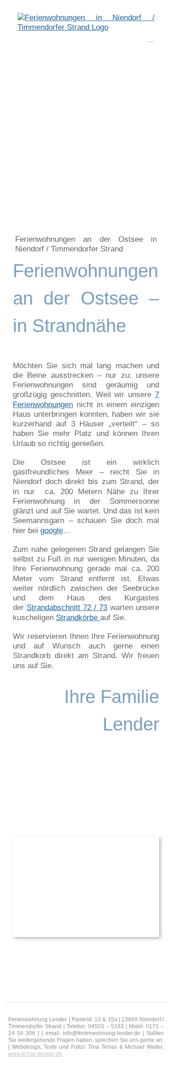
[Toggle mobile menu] (151, 37)
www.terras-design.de (35, 1054)
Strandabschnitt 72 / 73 (67, 607)
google (51, 530)
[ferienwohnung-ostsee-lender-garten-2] (86, 840)
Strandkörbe (78, 617)
